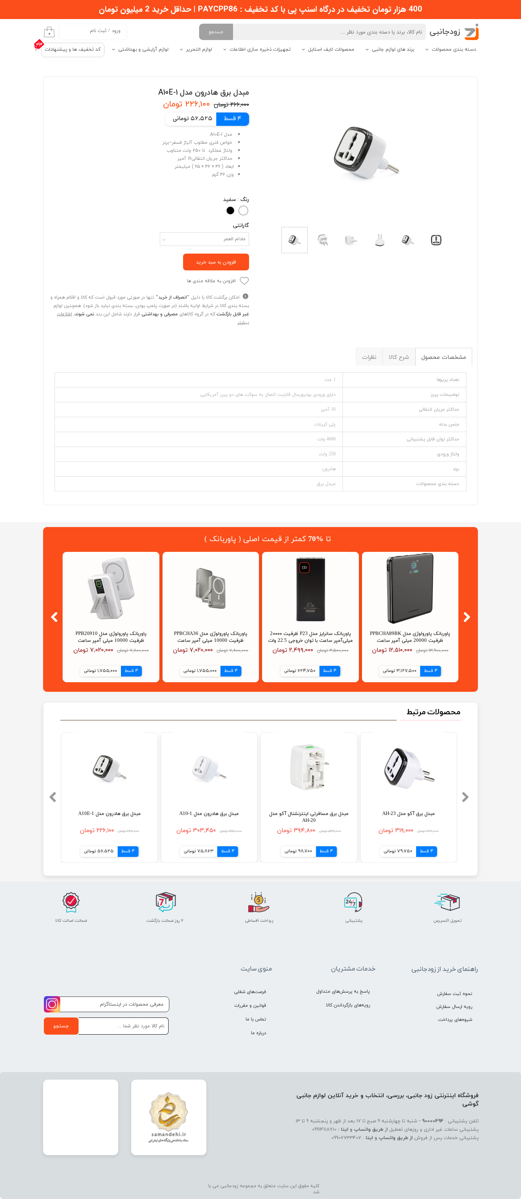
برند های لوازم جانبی (393, 49)
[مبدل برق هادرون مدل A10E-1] (366, 152)
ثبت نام (98, 30)
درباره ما (258, 1033)
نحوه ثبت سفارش (454, 994)
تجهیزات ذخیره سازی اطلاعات (260, 49)
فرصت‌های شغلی (250, 992)
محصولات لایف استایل (331, 49)
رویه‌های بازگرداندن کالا (348, 1005)
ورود (116, 30)
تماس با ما (256, 1019)
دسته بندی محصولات (454, 49)
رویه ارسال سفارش (454, 1007)
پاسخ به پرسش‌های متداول (343, 991)
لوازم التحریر (199, 49)
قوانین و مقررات (250, 1006)
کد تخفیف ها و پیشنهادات (73, 49)
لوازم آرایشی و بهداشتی (143, 49)
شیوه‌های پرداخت (455, 1020)
